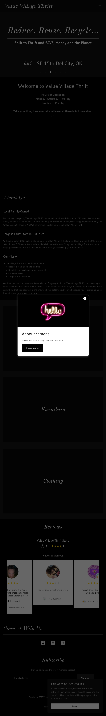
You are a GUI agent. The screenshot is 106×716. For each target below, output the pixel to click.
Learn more (32, 348)
